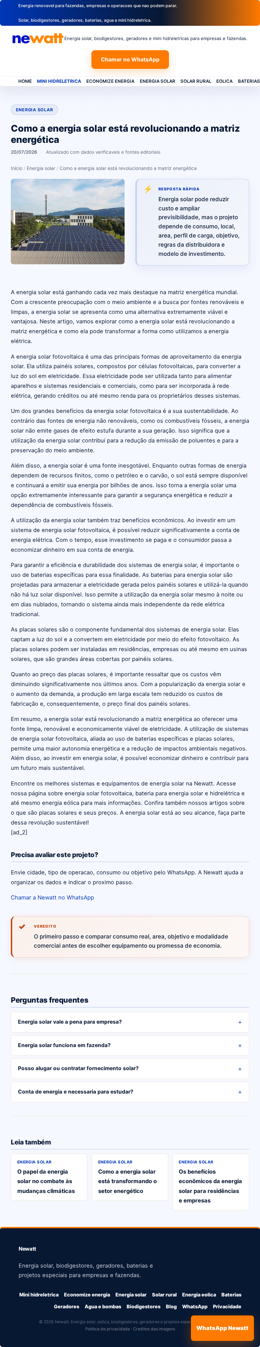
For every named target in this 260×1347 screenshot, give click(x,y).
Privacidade (227, 1306)
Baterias (231, 1294)
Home (25, 81)
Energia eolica (199, 1294)
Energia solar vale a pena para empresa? (70, 1022)
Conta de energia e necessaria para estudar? (75, 1091)
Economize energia (110, 81)
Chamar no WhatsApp (130, 59)
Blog (171, 1306)
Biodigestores (143, 1306)
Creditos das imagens (154, 1328)
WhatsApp (195, 1306)
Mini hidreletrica (59, 81)
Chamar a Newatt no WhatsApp (52, 897)
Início (16, 168)
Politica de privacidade (107, 1328)
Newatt (27, 1249)
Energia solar (157, 81)
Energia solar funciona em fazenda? (64, 1045)
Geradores (66, 1306)
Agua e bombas (103, 1306)
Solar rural (195, 81)
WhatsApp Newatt (222, 1328)
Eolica (224, 81)
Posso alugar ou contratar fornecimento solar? (78, 1068)
